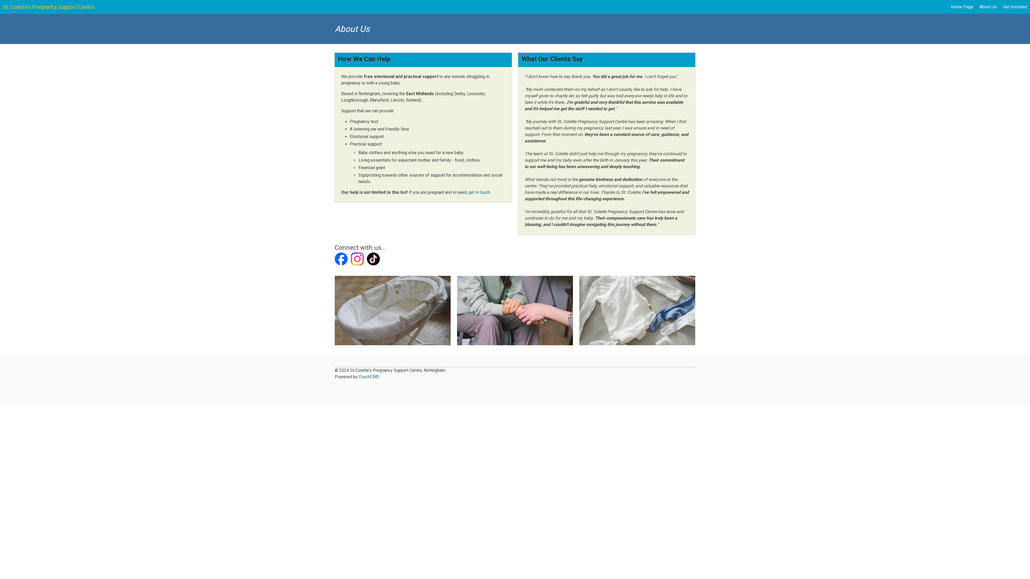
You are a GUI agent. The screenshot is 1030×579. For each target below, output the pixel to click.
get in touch (479, 192)
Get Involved (1015, 6)
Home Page (962, 6)
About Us (988, 6)
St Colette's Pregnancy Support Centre (48, 7)
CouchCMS (369, 376)
